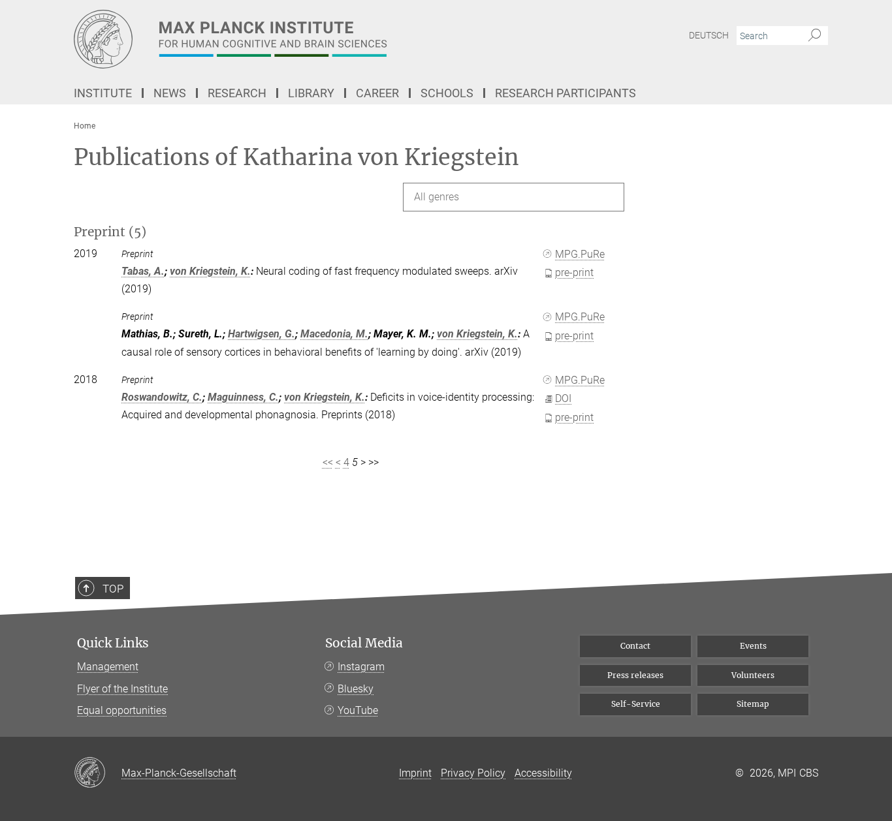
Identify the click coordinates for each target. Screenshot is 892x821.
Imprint (415, 773)
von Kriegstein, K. (210, 271)
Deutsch (709, 35)
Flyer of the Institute (122, 689)
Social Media (364, 643)
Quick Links (113, 643)
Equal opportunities (122, 710)
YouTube (358, 710)
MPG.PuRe (580, 254)
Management (107, 666)
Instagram (361, 666)
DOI (563, 398)
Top (113, 588)
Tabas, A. (143, 271)
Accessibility (543, 773)
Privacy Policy (473, 773)
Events (753, 646)
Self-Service (635, 704)
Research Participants (565, 93)
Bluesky (356, 689)
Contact (635, 646)
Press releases (635, 675)
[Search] (814, 36)
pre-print (574, 272)
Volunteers (752, 675)
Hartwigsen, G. (261, 334)
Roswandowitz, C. (161, 397)
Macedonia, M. (334, 334)
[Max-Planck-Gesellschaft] (97, 773)
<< (328, 462)
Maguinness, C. (243, 397)
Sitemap (753, 704)
